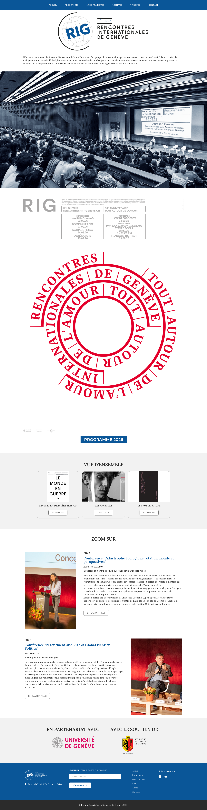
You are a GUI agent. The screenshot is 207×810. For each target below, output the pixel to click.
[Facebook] (160, 776)
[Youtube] (165, 776)
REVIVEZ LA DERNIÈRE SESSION (58, 505)
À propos (135, 5)
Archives (117, 5)
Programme (71, 5)
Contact (153, 5)
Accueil (53, 5)
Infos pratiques (95, 5)
